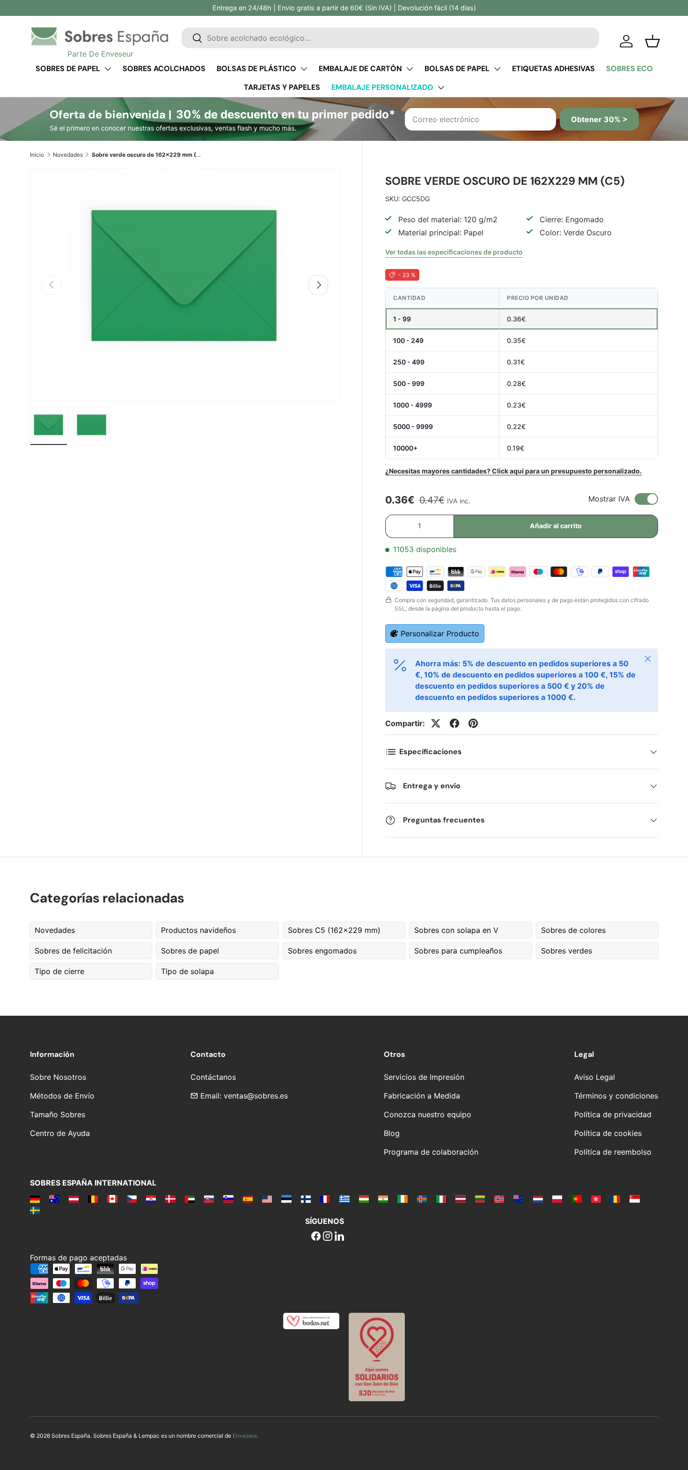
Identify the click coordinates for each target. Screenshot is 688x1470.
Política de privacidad (612, 1114)
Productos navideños (198, 930)
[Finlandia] (306, 1198)
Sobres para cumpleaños (458, 950)
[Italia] (441, 1198)
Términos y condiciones (616, 1095)
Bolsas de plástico (256, 68)
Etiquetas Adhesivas (553, 68)
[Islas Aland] (422, 1198)
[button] (652, 41)
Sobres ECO (629, 68)
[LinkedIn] (339, 1237)
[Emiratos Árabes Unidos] (190, 1198)
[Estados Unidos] (267, 1198)
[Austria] (74, 1198)
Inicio (37, 154)
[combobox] (390, 38)
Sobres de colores (573, 930)
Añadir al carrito (556, 526)
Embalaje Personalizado (382, 87)
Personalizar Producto (440, 633)
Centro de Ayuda (60, 1133)
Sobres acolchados (164, 68)
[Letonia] (460, 1198)
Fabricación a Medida (422, 1095)
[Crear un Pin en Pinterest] (473, 723)
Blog (392, 1133)
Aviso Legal (594, 1077)
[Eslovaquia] (209, 1198)
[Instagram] (327, 1237)
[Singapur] (634, 1198)
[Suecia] (35, 1210)
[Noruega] (499, 1198)
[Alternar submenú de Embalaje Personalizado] (440, 87)
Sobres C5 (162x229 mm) (334, 930)
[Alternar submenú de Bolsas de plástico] (303, 68)
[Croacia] (151, 1198)
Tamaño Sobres (57, 1114)
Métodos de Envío (62, 1095)
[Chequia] (132, 1198)
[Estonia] (286, 1198)
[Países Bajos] (538, 1198)
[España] (248, 1198)
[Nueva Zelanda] (518, 1198)
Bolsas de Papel (457, 68)
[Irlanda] (402, 1198)
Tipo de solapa (187, 971)
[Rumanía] (615, 1198)
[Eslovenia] (228, 1198)
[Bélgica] (93, 1198)
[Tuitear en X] (435, 723)
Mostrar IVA (609, 498)
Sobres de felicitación (73, 950)
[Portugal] (576, 1198)
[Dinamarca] (170, 1198)
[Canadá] (112, 1198)
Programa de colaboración (431, 1152)
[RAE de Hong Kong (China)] (596, 1198)
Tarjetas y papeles (282, 87)
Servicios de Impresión (424, 1077)
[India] (383, 1198)
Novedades (68, 154)
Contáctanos (213, 1077)
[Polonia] (557, 1198)
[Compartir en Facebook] (454, 723)
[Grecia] (344, 1198)
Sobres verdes (566, 950)
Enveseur (244, 1435)
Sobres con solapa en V (456, 930)
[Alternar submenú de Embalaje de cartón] (409, 68)
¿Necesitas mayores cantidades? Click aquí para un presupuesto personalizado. (513, 471)
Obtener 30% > (599, 119)
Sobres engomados (322, 950)
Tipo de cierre (59, 971)
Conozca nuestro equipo (427, 1114)
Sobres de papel (68, 68)
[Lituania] (480, 1198)
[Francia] (325, 1198)
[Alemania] (35, 1198)
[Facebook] (316, 1237)
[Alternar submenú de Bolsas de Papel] (497, 68)
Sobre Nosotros (58, 1077)
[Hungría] (364, 1198)
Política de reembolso (612, 1152)
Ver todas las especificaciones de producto (454, 252)
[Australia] (54, 1198)
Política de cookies (608, 1133)
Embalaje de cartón (360, 68)
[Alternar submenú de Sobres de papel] (107, 68)
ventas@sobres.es (256, 1095)
